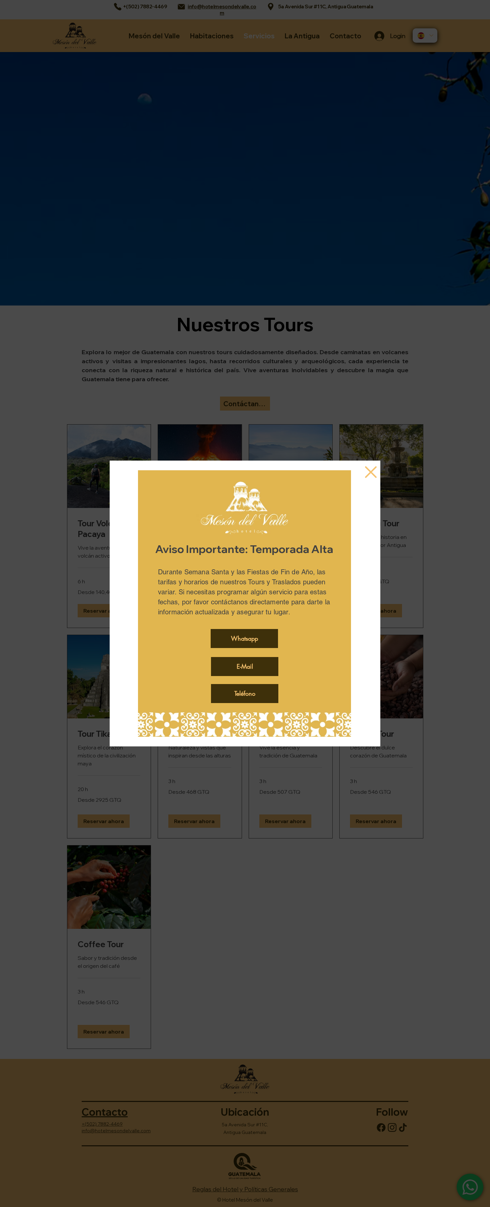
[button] (371, 472)
